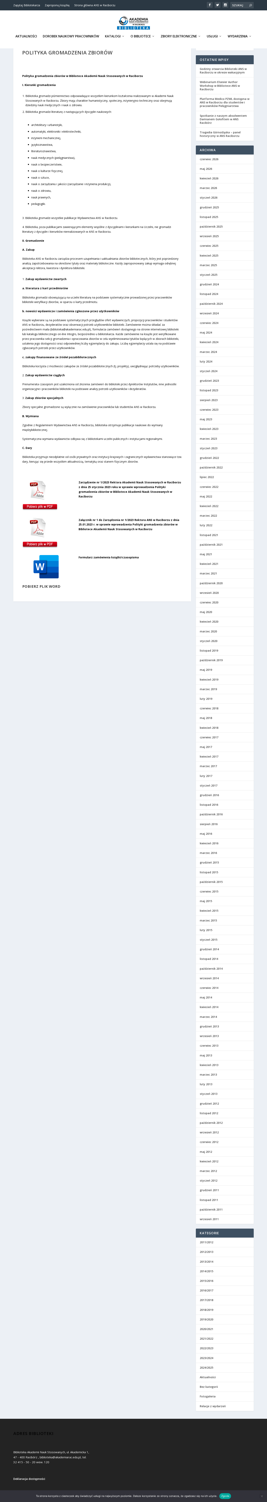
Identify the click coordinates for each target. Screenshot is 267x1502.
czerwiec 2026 (209, 159)
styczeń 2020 (208, 641)
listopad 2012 (209, 1113)
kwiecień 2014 (209, 1007)
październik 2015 (211, 882)
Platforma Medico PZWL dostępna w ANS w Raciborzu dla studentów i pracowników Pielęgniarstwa (224, 102)
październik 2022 (211, 467)
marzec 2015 (208, 920)
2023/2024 (206, 1358)
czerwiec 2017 (209, 737)
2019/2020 (206, 1319)
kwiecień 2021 (209, 564)
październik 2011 (211, 1209)
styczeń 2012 (208, 1180)
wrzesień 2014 (209, 978)
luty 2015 (206, 930)
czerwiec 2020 (209, 602)
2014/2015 (206, 1271)
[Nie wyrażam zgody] (261, 1496)
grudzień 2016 (209, 795)
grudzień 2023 (209, 381)
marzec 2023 (208, 438)
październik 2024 (211, 304)
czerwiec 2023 (209, 409)
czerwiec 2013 (209, 1045)
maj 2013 (206, 1055)
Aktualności (26, 36)
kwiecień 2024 (209, 342)
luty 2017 (206, 776)
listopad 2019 (209, 650)
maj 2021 (206, 554)
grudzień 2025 (209, 207)
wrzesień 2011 (209, 1219)
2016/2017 (206, 1290)
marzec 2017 (208, 766)
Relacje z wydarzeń (213, 1406)
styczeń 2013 (208, 1094)
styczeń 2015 (208, 939)
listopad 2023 (209, 390)
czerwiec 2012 (209, 1142)
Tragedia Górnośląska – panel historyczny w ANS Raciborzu (220, 134)
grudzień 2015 (209, 862)
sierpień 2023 (209, 400)
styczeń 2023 (208, 448)
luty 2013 (206, 1084)
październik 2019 (211, 660)
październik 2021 (211, 544)
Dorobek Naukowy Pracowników (71, 36)
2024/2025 (206, 1367)
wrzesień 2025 (209, 236)
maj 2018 (206, 718)
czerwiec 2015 (209, 891)
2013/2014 (206, 1261)
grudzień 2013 (209, 1026)
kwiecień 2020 (209, 621)
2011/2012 (206, 1242)
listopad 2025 (209, 217)
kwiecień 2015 (209, 910)
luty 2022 (206, 525)
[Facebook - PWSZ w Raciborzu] (210, 5)
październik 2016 (211, 814)
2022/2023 (206, 1348)
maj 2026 (206, 169)
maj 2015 (206, 901)
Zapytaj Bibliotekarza (26, 5)
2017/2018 (206, 1300)
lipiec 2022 (207, 477)
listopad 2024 (209, 294)
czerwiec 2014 (209, 988)
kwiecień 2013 (209, 1065)
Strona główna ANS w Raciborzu (94, 5)
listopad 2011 (209, 1200)
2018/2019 (206, 1310)
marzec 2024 (208, 352)
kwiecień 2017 (209, 756)
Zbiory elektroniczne (179, 36)
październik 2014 (211, 968)
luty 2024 (206, 361)
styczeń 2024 (208, 371)
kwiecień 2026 (209, 178)
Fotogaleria (208, 1396)
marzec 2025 (208, 265)
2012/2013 (206, 1252)
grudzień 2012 (209, 1103)
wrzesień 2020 (209, 593)
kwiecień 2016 (209, 843)
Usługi (212, 36)
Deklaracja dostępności (29, 1479)
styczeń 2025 (208, 275)
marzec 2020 (208, 631)
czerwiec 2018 (209, 708)
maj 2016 (206, 834)
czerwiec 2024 (209, 323)
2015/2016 (206, 1281)
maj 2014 (206, 997)
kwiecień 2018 (209, 728)
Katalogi (113, 36)
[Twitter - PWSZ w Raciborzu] (217, 5)
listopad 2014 (209, 959)
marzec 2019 (208, 689)
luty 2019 (206, 699)
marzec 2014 (208, 1017)
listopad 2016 (209, 805)
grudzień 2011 (209, 1190)
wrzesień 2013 (209, 1036)
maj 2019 (206, 670)
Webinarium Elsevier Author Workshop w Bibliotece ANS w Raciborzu (220, 85)
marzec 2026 (208, 188)
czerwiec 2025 (209, 246)
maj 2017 (206, 747)
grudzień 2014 (209, 949)
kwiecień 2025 (209, 255)
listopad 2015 (209, 872)
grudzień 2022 (209, 458)
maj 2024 (206, 332)
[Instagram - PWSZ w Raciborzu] (225, 5)
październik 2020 (211, 583)
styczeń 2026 (208, 197)
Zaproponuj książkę (57, 5)
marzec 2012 (208, 1171)
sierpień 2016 (209, 824)
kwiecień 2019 (209, 679)
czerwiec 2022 (209, 487)
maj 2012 (206, 1152)
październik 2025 (211, 226)
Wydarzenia (238, 36)
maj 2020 (206, 612)
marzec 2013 (208, 1074)
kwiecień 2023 (209, 429)
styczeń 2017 (208, 785)
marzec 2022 (208, 515)
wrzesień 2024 (209, 313)
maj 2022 (206, 496)
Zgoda (225, 1495)
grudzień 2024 (209, 284)
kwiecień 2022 (209, 506)
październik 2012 (211, 1123)
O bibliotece (141, 36)
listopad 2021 (209, 535)
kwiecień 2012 (209, 1161)
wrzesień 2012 (209, 1132)
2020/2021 (206, 1329)
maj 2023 (206, 419)
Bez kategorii (209, 1387)
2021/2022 (206, 1338)
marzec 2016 (208, 853)
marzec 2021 (208, 573)
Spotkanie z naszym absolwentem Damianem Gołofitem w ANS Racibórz (223, 119)
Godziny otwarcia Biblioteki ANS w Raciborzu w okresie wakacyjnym (223, 70)
